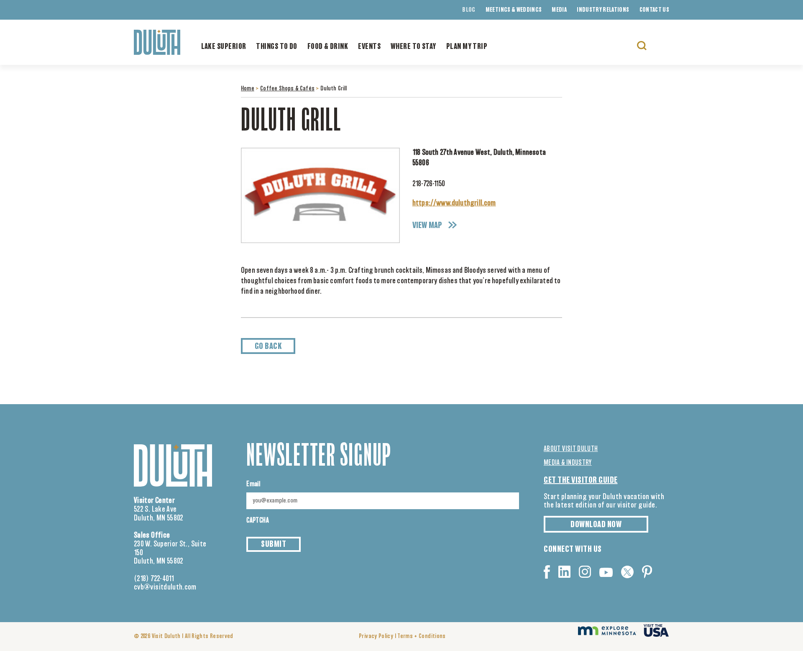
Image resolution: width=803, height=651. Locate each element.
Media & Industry (568, 462)
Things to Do (276, 47)
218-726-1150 (428, 184)
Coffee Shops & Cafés (287, 89)
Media (559, 10)
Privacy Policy (376, 636)
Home (247, 89)
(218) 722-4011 (154, 579)
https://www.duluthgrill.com (454, 203)
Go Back (268, 346)
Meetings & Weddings (514, 10)
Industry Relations (603, 10)
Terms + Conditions (421, 636)
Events (369, 47)
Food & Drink (327, 47)
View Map (427, 225)
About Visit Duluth (571, 449)
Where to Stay (413, 47)
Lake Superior (223, 47)
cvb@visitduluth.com (165, 587)
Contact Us (654, 10)
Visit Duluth (166, 636)
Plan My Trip (466, 47)
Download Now (595, 524)
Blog (468, 10)
